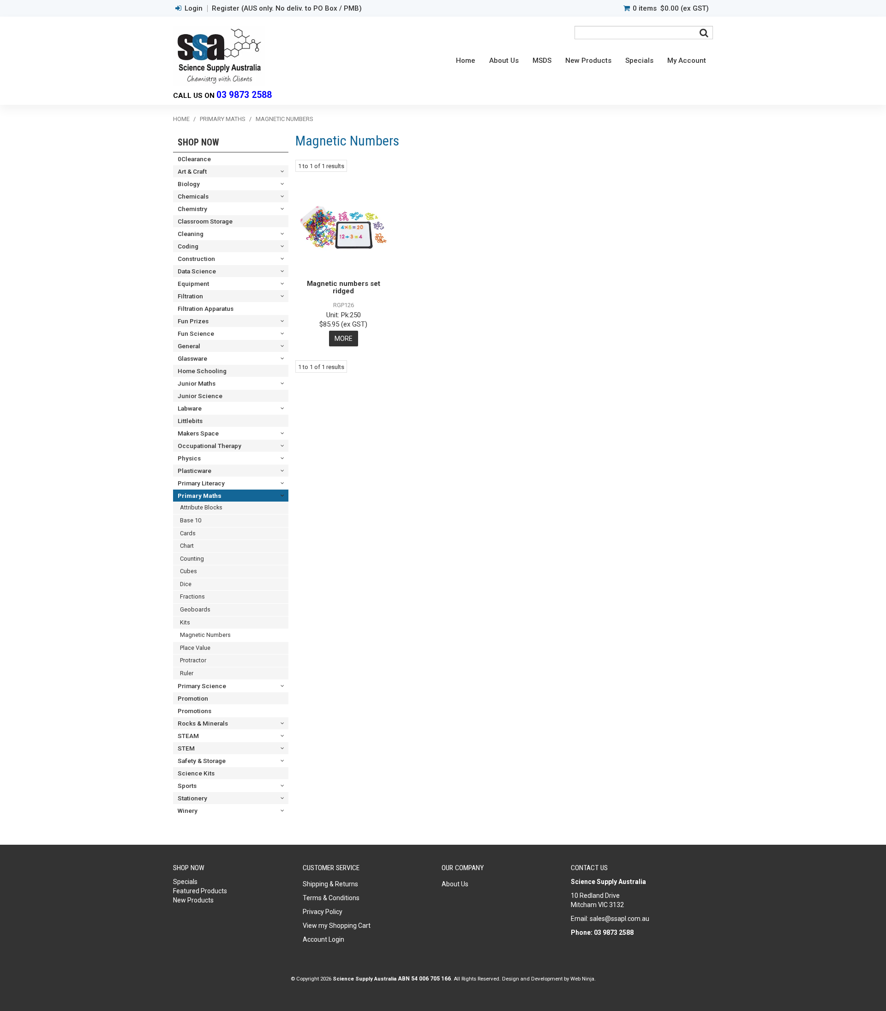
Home (465, 60)
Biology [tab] (189, 184)
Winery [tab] (188, 810)
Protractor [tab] (193, 660)
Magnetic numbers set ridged (343, 287)
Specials (639, 60)
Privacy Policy (322, 911)
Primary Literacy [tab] (201, 483)
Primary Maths (222, 118)
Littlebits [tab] (190, 420)
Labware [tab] (190, 408)
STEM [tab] (186, 748)
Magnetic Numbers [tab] (205, 634)
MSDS (542, 60)
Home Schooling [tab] (202, 371)
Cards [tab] (188, 533)
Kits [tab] (185, 622)
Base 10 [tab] (190, 520)
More (344, 338)
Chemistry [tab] (192, 208)
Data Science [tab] (197, 271)
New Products (588, 60)
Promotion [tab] (193, 698)
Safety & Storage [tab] (202, 760)
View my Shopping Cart (337, 925)
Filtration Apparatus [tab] (205, 308)
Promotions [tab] (194, 710)
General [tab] (189, 346)
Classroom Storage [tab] (205, 221)
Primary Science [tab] (202, 686)
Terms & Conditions (331, 898)
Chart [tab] (187, 545)
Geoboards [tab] (195, 609)
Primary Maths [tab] (200, 495)
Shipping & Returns (330, 884)
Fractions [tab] (192, 596)
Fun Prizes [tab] (193, 321)
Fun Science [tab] (196, 333)
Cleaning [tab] (191, 233)
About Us (504, 60)
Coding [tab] (188, 246)
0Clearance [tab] (194, 159)
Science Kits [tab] (196, 773)
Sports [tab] (187, 785)
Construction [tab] (196, 258)
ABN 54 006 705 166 (424, 978)
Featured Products (200, 891)
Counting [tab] (192, 558)
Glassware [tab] (192, 358)
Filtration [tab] (190, 296)
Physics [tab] (189, 458)
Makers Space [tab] (198, 433)
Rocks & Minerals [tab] (203, 723)
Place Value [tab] (195, 647)
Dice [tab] (186, 584)
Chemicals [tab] (193, 196)
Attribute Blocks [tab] (201, 507)
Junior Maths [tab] (197, 383)
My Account (686, 60)
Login (194, 8)
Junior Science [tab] (200, 396)
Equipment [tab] (193, 283)
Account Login (323, 939)
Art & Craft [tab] (192, 171)
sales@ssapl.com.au (619, 918)
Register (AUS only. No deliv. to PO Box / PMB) (287, 8)
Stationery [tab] (192, 798)
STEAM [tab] (188, 735)
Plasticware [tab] (194, 470)
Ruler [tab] (186, 673)
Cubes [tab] (188, 571)
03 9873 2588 (244, 95)
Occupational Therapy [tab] (209, 445)
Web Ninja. (583, 978)
